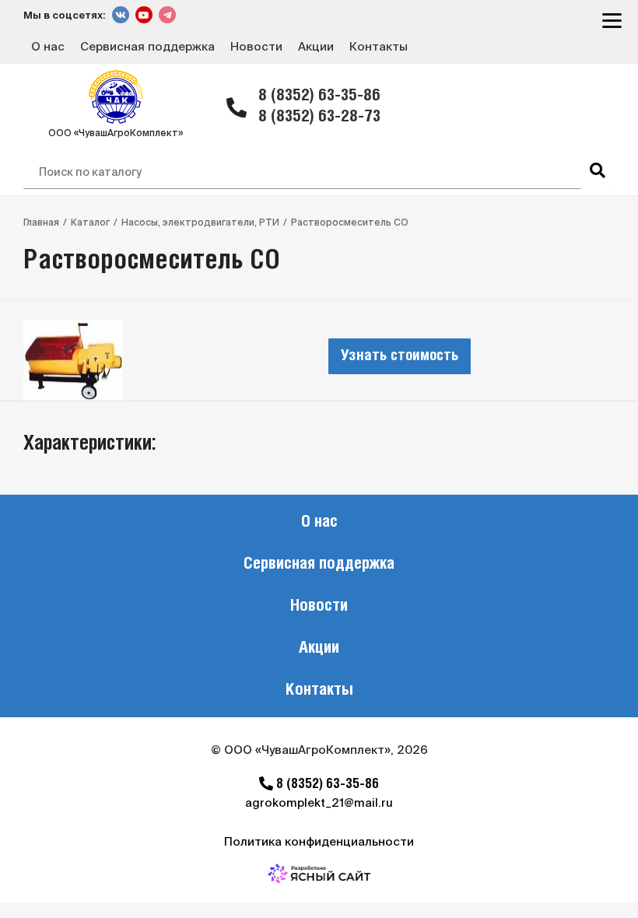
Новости (256, 46)
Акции (316, 46)
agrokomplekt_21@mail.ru (319, 802)
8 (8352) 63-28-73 (319, 117)
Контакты (378, 46)
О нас (48, 46)
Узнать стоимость (399, 356)
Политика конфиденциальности (319, 841)
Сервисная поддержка (147, 46)
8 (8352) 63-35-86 (319, 96)
